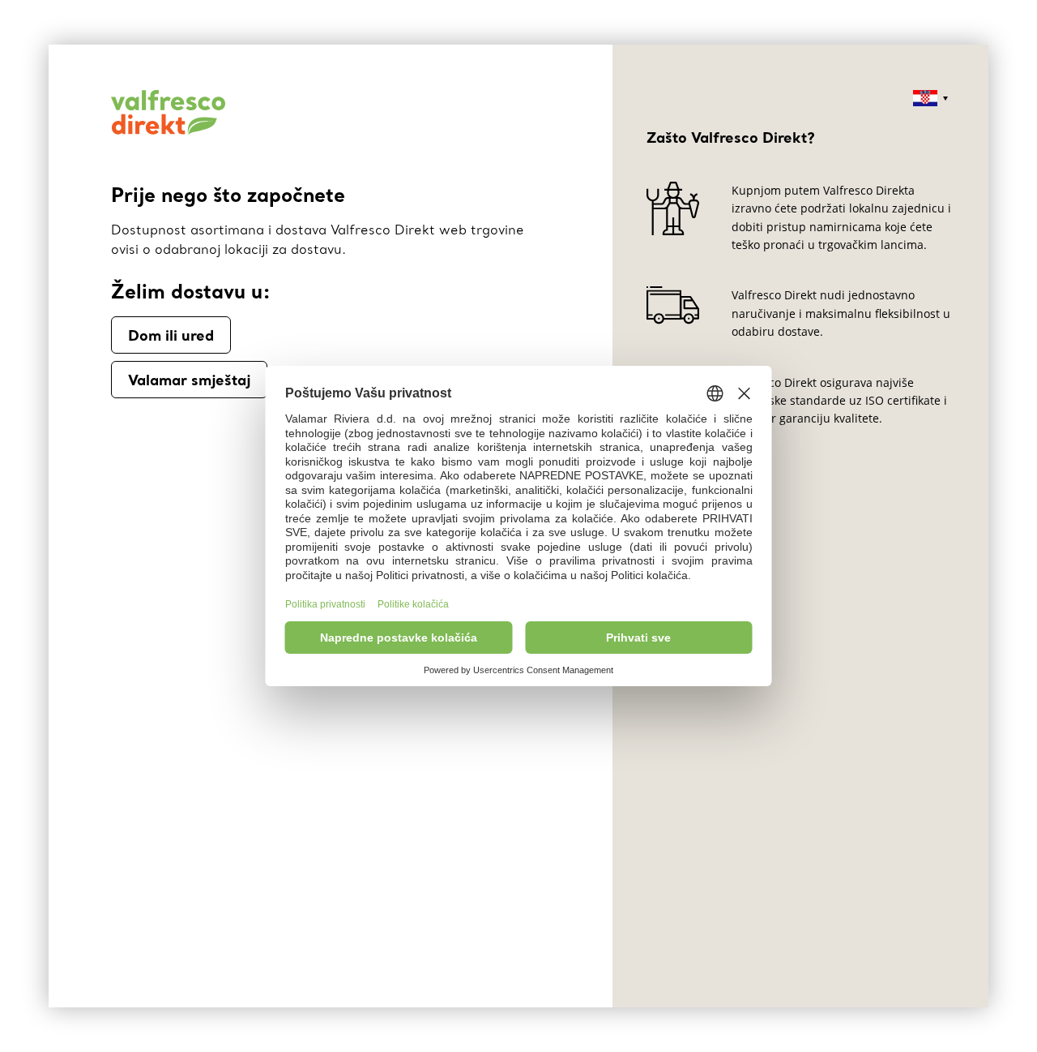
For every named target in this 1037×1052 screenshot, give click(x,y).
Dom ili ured (171, 335)
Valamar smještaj (189, 379)
